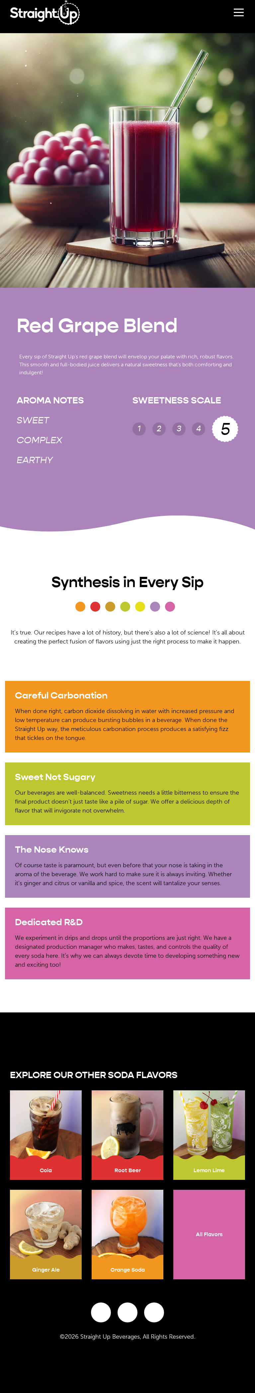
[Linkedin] (154, 1312)
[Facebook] (101, 1312)
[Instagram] (127, 1312)
